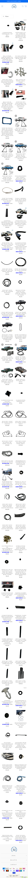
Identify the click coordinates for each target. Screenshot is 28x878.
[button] (5, 62)
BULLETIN (13, 860)
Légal (14, 855)
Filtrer (7, 16)
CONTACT (14, 864)
